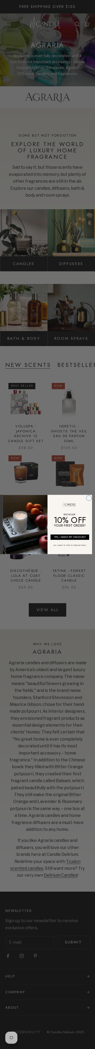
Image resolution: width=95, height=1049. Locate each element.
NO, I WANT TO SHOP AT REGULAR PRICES (70, 545)
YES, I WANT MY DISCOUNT (70, 537)
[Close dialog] (89, 498)
